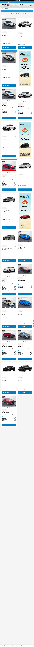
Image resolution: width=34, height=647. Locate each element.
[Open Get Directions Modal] (28, 2)
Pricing (5, 107)
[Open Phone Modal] (23, 2)
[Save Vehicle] (15, 32)
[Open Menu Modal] (2, 2)
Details (12, 107)
